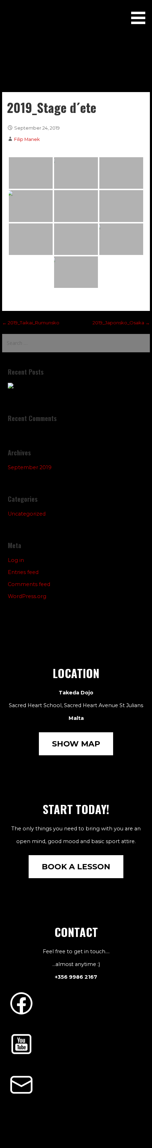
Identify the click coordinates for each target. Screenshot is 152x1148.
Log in (16, 560)
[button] (140, 13)
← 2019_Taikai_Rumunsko (30, 322)
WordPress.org (27, 596)
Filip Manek (27, 139)
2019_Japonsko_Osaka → (121, 322)
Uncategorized (27, 514)
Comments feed (29, 584)
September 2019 (30, 467)
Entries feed (23, 572)
